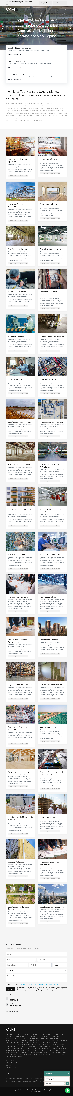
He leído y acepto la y (33, 984)
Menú (7, 1073)
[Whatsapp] (67, 1090)
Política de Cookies (23, 1090)
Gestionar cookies (59, 3)
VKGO (25, 987)
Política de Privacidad (28, 984)
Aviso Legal (14, 1090)
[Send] (67, 1083)
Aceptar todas (45, 3)
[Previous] (3, 28)
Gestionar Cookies (36, 1091)
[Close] (68, 1073)
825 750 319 (9, 1065)
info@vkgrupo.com (11, 1067)
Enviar (10, 989)
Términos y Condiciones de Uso (47, 984)
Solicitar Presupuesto (13, 54)
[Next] (70, 28)
